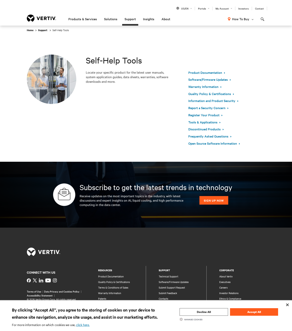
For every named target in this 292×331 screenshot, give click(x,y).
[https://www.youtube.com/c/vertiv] (48, 280)
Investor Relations (229, 293)
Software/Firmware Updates (208, 79)
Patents (102, 298)
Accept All (254, 312)
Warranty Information (203, 86)
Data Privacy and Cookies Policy (61, 291)
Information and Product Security (211, 100)
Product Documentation (205, 72)
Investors (243, 8)
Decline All (204, 312)
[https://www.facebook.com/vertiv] (29, 280)
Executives (225, 282)
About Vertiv (226, 276)
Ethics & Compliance (230, 298)
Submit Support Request (172, 287)
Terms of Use (34, 291)
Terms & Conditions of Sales (113, 287)
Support (130, 19)
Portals (202, 8)
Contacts (163, 298)
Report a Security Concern (206, 108)
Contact (259, 8)
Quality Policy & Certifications (209, 93)
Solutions (110, 19)
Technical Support (168, 276)
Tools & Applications (203, 122)
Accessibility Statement (40, 295)
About (165, 19)
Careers (223, 287)
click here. (83, 324)
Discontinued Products (204, 129)
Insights (148, 19)
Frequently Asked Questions (208, 136)
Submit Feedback (168, 293)
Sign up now (214, 200)
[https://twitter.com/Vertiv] (35, 280)
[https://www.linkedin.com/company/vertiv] (41, 280)
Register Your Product (203, 115)
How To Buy (240, 19)
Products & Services (82, 19)
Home (30, 30)
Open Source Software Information (212, 143)
